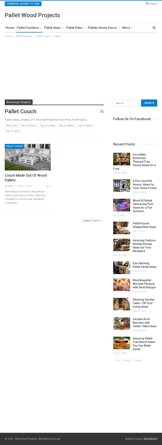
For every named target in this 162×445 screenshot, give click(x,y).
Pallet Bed (12, 126)
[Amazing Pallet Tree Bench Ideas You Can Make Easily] (121, 343)
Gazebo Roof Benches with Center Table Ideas (145, 323)
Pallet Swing (86, 126)
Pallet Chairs (48, 126)
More (126, 28)
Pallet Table (13, 131)
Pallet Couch (14, 146)
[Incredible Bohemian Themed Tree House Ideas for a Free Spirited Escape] (121, 159)
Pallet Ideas (52, 28)
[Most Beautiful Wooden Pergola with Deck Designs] (121, 284)
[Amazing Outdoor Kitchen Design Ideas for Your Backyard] (121, 245)
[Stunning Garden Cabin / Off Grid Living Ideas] (121, 304)
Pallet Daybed (66, 126)
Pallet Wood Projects (32, 15)
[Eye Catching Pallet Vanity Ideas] (121, 267)
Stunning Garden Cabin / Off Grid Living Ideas (143, 303)
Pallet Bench (29, 126)
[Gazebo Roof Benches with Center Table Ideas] (121, 323)
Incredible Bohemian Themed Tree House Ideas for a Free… (134, 161)
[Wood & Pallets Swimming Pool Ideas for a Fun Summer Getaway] (121, 205)
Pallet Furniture (28, 28)
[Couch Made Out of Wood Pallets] (28, 157)
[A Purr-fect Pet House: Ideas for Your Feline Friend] (121, 185)
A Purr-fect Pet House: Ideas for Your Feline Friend (144, 184)
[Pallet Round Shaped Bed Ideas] (121, 228)
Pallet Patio (74, 28)
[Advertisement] (81, 68)
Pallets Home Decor (102, 28)
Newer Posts (91, 220)
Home (10, 28)
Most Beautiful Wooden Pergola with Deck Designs (144, 284)
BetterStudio (150, 439)
